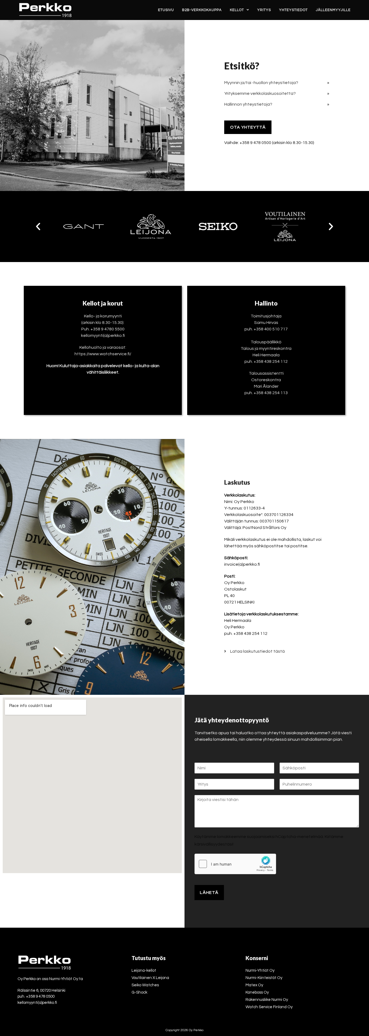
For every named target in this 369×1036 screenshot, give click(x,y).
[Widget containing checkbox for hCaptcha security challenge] (235, 864)
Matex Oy (254, 985)
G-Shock (139, 992)
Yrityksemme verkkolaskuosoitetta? (260, 93)
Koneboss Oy (257, 992)
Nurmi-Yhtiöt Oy (260, 970)
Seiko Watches (145, 985)
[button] (38, 226)
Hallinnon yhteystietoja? (248, 104)
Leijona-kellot (144, 970)
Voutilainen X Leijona (150, 978)
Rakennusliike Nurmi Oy (267, 1000)
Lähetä (209, 892)
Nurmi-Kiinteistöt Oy (264, 978)
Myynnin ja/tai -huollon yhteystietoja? (261, 83)
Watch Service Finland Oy (269, 1007)
